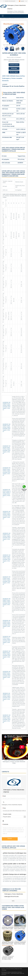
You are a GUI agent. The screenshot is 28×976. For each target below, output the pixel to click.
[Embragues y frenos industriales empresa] (3, 6)
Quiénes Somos (5, 968)
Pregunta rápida (7, 814)
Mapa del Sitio (18, 968)
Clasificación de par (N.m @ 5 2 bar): (8, 115)
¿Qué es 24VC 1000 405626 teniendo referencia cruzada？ (14, 60)
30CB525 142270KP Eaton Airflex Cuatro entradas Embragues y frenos (6, 580)
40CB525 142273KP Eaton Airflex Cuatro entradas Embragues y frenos (6, 537)
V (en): (4, 119)
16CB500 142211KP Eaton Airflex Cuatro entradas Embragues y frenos (7, 493)
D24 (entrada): (6, 163)
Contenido (5, 824)
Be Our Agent (14, 72)
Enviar (10, 839)
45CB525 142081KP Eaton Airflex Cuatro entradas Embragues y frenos (6, 655)
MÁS (13, 901)
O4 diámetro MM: (7, 137)
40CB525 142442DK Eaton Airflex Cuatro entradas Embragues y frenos (6, 559)
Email (4, 796)
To (3, 802)
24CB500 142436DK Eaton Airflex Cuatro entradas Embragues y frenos (6, 406)
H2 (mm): (4, 129)
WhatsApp (14, 68)
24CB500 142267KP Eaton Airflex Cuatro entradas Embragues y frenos (6, 449)
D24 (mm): (5, 109)
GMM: (3, 132)
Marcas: (4, 97)
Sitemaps (4, 970)
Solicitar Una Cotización (10, 1)
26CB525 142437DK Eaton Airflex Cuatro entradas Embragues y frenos (6, 428)
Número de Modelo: (7, 101)
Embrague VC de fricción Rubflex (17, 18)
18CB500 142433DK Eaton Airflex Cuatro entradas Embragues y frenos (6, 697)
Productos (7, 18)
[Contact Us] (24, 488)
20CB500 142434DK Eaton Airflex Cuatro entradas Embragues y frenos (6, 624)
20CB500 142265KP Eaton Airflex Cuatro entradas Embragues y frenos (6, 675)
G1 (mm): (4, 156)
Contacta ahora (14, 65)
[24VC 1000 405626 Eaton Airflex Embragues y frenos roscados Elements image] (14, 34)
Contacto (12, 968)
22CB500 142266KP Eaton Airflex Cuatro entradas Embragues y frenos (6, 471)
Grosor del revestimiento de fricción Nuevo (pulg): (8, 124)
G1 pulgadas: (5, 105)
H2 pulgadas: (5, 159)
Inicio (2, 18)
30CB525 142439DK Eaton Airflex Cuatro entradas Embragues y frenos (6, 515)
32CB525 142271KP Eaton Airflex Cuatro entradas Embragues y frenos (6, 640)
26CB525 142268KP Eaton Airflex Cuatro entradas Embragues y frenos (6, 602)
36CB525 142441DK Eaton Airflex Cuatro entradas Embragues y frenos (6, 719)
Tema (4, 808)
